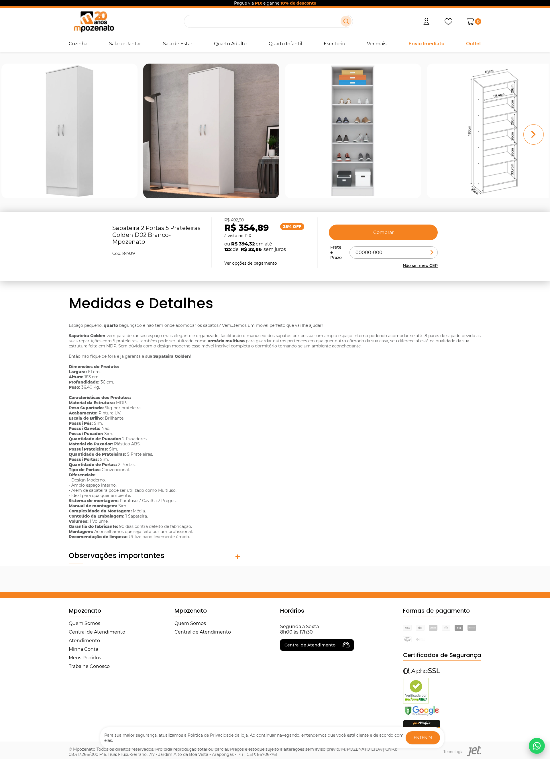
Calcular (432, 252)
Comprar (383, 232)
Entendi (423, 737)
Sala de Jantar (125, 43)
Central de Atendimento (97, 632)
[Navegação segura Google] (421, 715)
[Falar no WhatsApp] (537, 746)
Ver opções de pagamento (250, 263)
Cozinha (78, 43)
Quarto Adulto (230, 43)
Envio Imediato (426, 43)
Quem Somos (84, 623)
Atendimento (84, 640)
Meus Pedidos (85, 657)
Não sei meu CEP (420, 265)
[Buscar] (346, 21)
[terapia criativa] (94, 21)
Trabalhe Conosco (89, 666)
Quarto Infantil (285, 43)
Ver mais (376, 43)
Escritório (334, 43)
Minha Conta (83, 649)
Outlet (473, 43)
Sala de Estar (177, 43)
